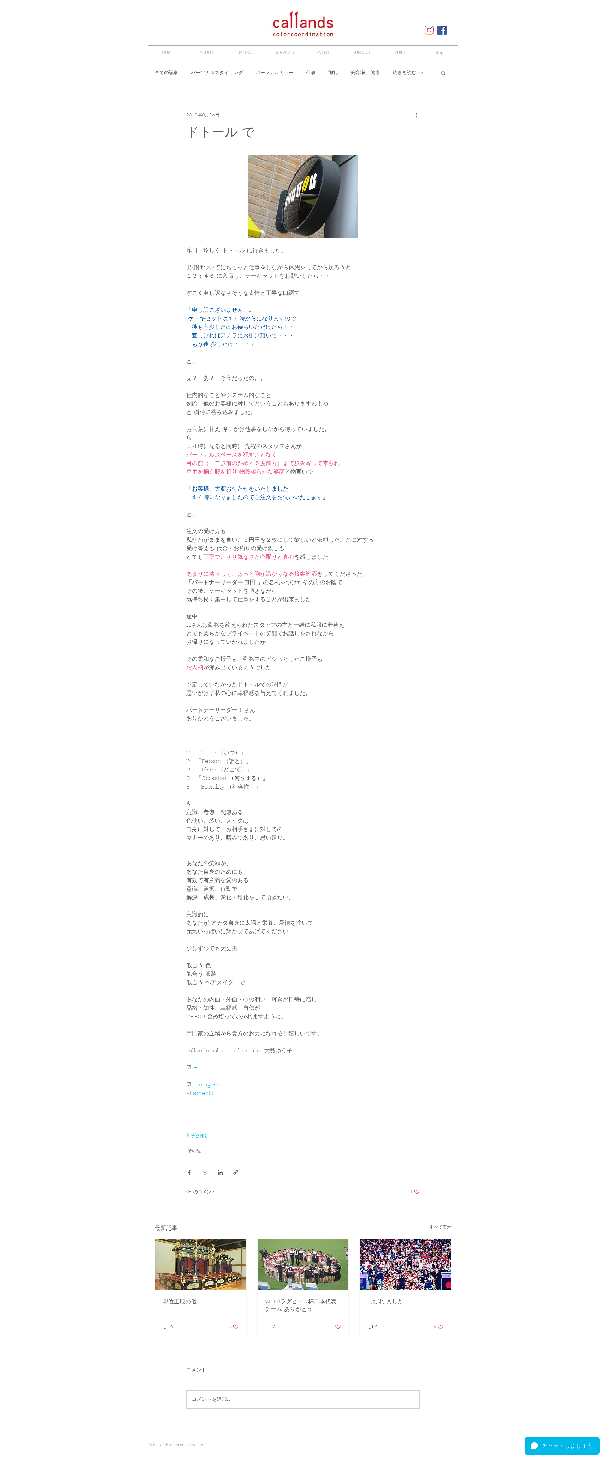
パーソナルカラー (275, 73)
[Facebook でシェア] (189, 1172)
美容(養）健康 (365, 73)
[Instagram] (429, 30)
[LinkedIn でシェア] (220, 1172)
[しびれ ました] (405, 1264)
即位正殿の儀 (180, 1301)
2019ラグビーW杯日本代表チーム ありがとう (300, 1305)
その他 (194, 1151)
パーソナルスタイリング (217, 73)
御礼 (333, 73)
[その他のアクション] (416, 115)
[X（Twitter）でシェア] (205, 1172)
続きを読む (404, 73)
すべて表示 (440, 1227)
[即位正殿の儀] (200, 1264)
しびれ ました (385, 1301)
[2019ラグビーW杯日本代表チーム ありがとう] (303, 1264)
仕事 (311, 73)
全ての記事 (166, 73)
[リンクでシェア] (236, 1172)
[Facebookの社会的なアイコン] (442, 30)
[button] (443, 72)
